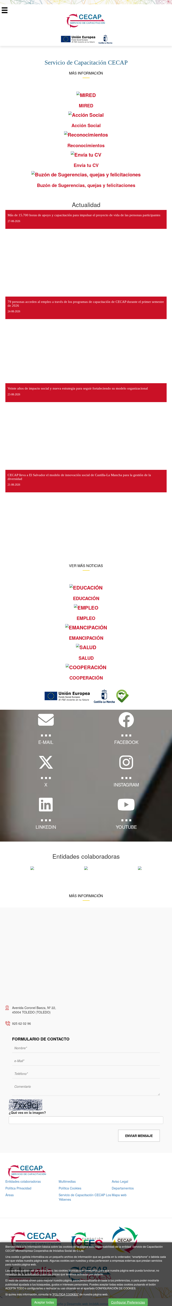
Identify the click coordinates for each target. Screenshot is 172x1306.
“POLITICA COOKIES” (65, 1294)
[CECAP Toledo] (86, 20)
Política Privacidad (18, 1188)
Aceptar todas (44, 1302)
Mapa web (119, 1195)
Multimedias (67, 1181)
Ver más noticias (86, 565)
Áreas (9, 1195)
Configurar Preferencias (128, 1302)
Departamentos (123, 1188)
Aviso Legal (120, 1181)
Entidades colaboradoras (23, 1181)
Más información (86, 73)
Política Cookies (70, 1188)
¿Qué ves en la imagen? (27, 1112)
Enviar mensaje (139, 1135)
